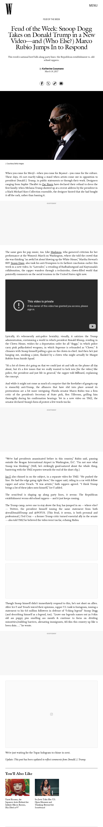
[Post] (48, 83)
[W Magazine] (8, 9)
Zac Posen (47, 184)
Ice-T (8, 477)
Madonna (56, 252)
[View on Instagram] (51, 714)
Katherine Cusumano (53, 68)
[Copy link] (55, 83)
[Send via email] (61, 83)
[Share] (42, 83)
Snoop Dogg (17, 263)
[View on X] (51, 542)
